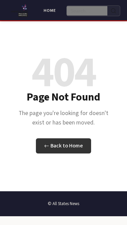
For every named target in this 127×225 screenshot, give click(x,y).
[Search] (113, 11)
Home (50, 10)
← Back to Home (63, 145)
